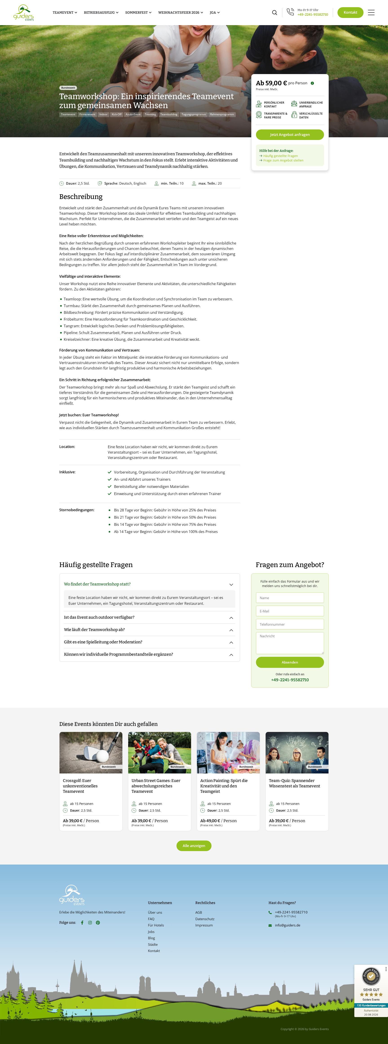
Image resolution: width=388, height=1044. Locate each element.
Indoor (103, 114)
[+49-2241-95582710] (270, 912)
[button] (67, 782)
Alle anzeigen (194, 845)
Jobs (151, 931)
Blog (151, 938)
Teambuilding (168, 114)
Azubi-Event (133, 114)
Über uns (155, 912)
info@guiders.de (288, 925)
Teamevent (68, 114)
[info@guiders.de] (270, 925)
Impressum (204, 925)
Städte (153, 944)
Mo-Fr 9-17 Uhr (308, 10)
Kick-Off (116, 114)
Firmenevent (87, 114)
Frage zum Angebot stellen (283, 160)
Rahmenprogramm (222, 114)
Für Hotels (156, 925)
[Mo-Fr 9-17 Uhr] (290, 11)
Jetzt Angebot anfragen (290, 134)
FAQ (151, 919)
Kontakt (154, 950)
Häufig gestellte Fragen (280, 156)
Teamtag (150, 114)
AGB (198, 912)
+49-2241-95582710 (313, 15)
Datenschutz (204, 919)
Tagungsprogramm (194, 114)
